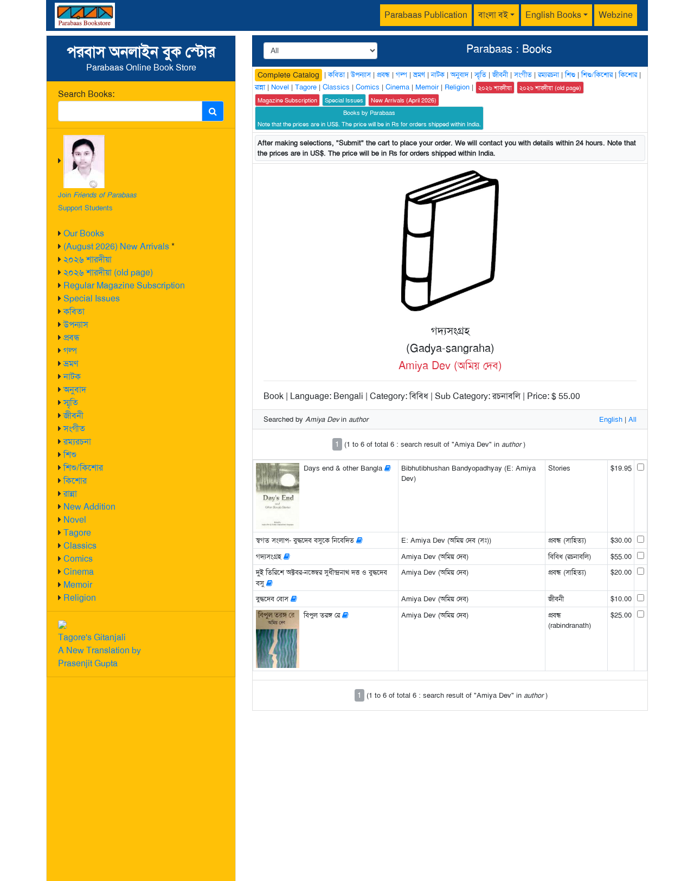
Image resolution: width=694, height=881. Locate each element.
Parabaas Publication (425, 15)
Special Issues (91, 298)
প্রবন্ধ (71, 337)
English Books (553, 15)
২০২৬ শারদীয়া (87, 259)
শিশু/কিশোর (83, 467)
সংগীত (74, 428)
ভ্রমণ (70, 363)
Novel (74, 519)
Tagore (77, 532)
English (610, 419)
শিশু (69, 454)
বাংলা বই (493, 15)
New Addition (89, 506)
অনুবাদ (74, 389)
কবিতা (74, 311)
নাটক (72, 376)
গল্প (70, 350)
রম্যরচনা (77, 441)
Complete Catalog (288, 75)
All (632, 419)
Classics (80, 545)
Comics (78, 558)
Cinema (78, 571)
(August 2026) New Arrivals (116, 246)
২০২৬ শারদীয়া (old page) (108, 272)
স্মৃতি (70, 402)
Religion (79, 597)
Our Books (83, 233)
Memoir (77, 584)
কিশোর (75, 480)
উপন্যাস (75, 324)
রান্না (70, 493)
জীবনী (73, 415)
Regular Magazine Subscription (124, 285)
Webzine (616, 15)
